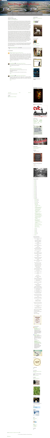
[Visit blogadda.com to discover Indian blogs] (35, 426)
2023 (35, 183)
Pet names (16, 47)
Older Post (29, 92)
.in (36, 407)
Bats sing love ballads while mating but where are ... (38, 207)
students (41, 122)
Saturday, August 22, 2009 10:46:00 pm (21, 75)
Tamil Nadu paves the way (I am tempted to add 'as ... (38, 214)
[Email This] (18, 47)
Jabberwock (35, 327)
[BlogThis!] (19, 47)
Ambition (35, 335)
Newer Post (9, 92)
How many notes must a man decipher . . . (38, 222)
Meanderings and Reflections (23, 4)
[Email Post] (9, 48)
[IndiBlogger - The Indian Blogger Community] (36, 415)
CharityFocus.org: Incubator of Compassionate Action (37, 341)
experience (40, 121)
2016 (35, 190)
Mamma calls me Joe (37, 219)
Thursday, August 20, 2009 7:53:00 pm (20, 63)
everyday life (35, 120)
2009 (35, 198)
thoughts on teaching (38, 123)
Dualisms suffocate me (37, 223)
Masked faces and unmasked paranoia (37, 220)
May (35, 230)
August (36, 203)
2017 (35, 189)
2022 (35, 184)
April (35, 231)
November (36, 200)
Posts (35, 164)
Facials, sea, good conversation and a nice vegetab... (38, 211)
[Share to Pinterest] (21, 47)
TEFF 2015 (10, 14)
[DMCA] (35, 22)
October (36, 201)
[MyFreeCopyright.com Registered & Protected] (13, 432)
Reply (10, 66)
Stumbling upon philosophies (38, 224)
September (36, 202)
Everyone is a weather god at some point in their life (38, 216)
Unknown (11, 52)
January (36, 233)
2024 (35, 182)
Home (19, 92)
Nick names (13, 47)
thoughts (34, 123)
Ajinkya (11, 68)
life (38, 122)
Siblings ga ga (36, 204)
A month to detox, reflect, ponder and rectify (38, 209)
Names (11, 47)
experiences (34, 122)
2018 (35, 188)
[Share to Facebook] (20, 47)
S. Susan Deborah (12, 19)
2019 (35, 187)
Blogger (31, 434)
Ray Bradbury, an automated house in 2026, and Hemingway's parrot (37, 329)
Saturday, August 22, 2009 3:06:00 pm (17, 68)
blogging (41, 119)
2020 (35, 186)
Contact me (16, 14)
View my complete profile (36, 45)
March (36, 232)
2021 (35, 185)
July (35, 228)
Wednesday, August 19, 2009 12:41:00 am (18, 52)
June (35, 229)
